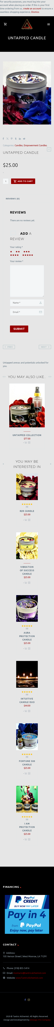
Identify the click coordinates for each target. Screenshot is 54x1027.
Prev (10, 347)
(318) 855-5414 (21, 968)
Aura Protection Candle (27, 636)
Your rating (16, 247)
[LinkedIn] (20, 139)
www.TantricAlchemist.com (29, 978)
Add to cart (25, 181)
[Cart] (5, 24)
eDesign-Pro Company (40, 1020)
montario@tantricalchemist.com (29, 973)
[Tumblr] (16, 139)
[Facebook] (3, 139)
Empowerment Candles (35, 145)
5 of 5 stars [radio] (27, 255)
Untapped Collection (27, 435)
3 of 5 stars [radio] (26, 251)
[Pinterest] (12, 139)
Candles (19, 145)
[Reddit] (24, 139)
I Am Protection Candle (27, 827)
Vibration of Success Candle (27, 570)
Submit (19, 328)
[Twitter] (7, 139)
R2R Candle (27, 511)
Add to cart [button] (26, 444)
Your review (16, 261)
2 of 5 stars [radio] (18, 251)
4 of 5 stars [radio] (14, 255)
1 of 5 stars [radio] (11, 251)
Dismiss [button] (35, 12)
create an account (32, 8)
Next (44, 347)
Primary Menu (48, 24)
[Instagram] (29, 1000)
